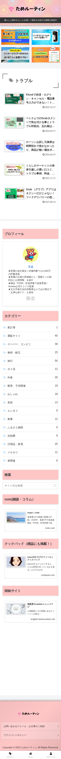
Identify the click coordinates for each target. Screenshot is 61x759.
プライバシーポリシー (15, 735)
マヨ (30, 266)
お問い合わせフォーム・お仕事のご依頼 (24, 726)
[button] (55, 485)
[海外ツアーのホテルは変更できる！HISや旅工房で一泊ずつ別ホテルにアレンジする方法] (15, 55)
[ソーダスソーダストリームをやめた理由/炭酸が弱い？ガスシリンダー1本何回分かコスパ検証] (45, 37)
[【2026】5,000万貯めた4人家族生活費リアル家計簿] (45, 55)
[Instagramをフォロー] (28, 298)
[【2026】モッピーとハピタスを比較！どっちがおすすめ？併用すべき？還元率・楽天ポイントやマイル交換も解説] (15, 37)
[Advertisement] (30, 662)
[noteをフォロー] (33, 298)
